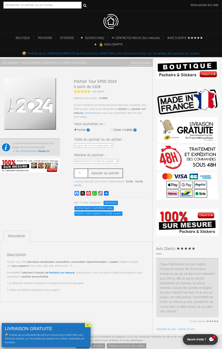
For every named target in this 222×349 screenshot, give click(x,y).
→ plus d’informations (30, 151)
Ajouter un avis (186, 329)
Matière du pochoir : (89, 155)
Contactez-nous (140, 63)
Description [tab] (16, 236)
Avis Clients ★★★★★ (175, 248)
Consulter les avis (166, 329)
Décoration (111, 203)
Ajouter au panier (105, 173)
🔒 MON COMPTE (111, 44)
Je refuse (98, 345)
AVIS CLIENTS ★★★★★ (185, 38)
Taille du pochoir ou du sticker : (98, 139)
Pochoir (81, 130)
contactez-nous (93, 113)
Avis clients (98, 91)
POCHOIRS (45, 38)
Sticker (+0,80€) (123, 130)
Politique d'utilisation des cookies (126, 345)
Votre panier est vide (204, 5)
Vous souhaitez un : (89, 124)
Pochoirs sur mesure (61, 273)
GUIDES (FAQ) (94, 38)
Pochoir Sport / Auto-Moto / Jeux (94, 208)
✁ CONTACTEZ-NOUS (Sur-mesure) (136, 38)
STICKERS (67, 38)
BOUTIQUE (23, 38)
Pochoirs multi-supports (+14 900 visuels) (98, 213)
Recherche (85, 5)
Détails (78, 185)
